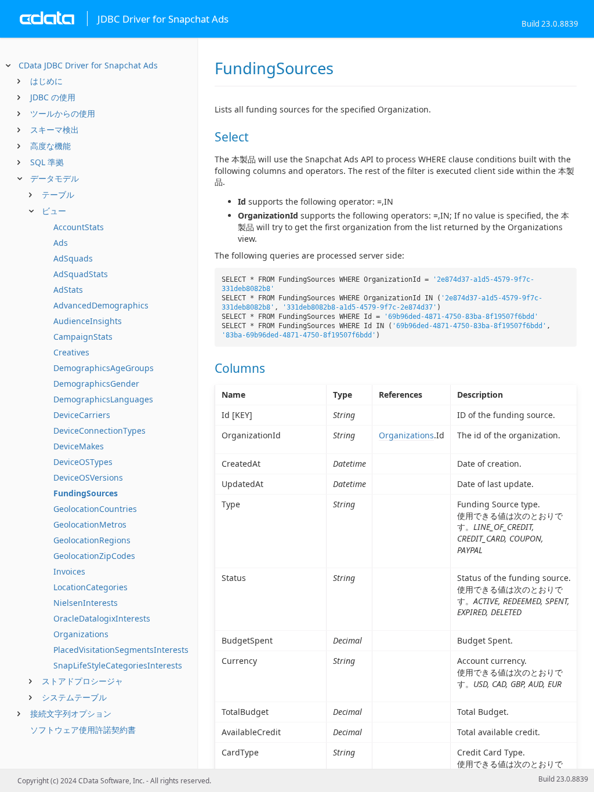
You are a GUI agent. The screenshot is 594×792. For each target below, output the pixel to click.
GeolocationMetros (89, 524)
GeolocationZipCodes (94, 555)
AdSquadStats (80, 273)
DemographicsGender (96, 383)
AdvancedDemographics (100, 305)
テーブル (58, 194)
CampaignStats (83, 336)
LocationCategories (90, 587)
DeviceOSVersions (88, 477)
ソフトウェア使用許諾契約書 (83, 729)
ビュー (54, 210)
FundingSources (85, 493)
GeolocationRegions (92, 540)
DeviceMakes (78, 446)
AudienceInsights (87, 320)
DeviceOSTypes (83, 461)
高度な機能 (50, 145)
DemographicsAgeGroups (103, 367)
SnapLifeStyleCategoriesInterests (117, 665)
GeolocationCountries (95, 508)
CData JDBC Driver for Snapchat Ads (88, 65)
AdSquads (73, 258)
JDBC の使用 (52, 97)
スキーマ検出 (54, 129)
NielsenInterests (85, 602)
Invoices (69, 571)
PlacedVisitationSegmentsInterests (121, 649)
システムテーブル (74, 697)
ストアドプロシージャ (82, 680)
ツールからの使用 (62, 113)
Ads (60, 242)
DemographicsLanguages (103, 399)
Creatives (71, 352)
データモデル (54, 178)
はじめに (46, 80)
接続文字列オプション (70, 713)
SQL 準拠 (47, 162)
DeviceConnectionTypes (99, 430)
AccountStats (78, 226)
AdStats (68, 289)
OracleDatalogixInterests (101, 618)
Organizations (80, 634)
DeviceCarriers (81, 414)
